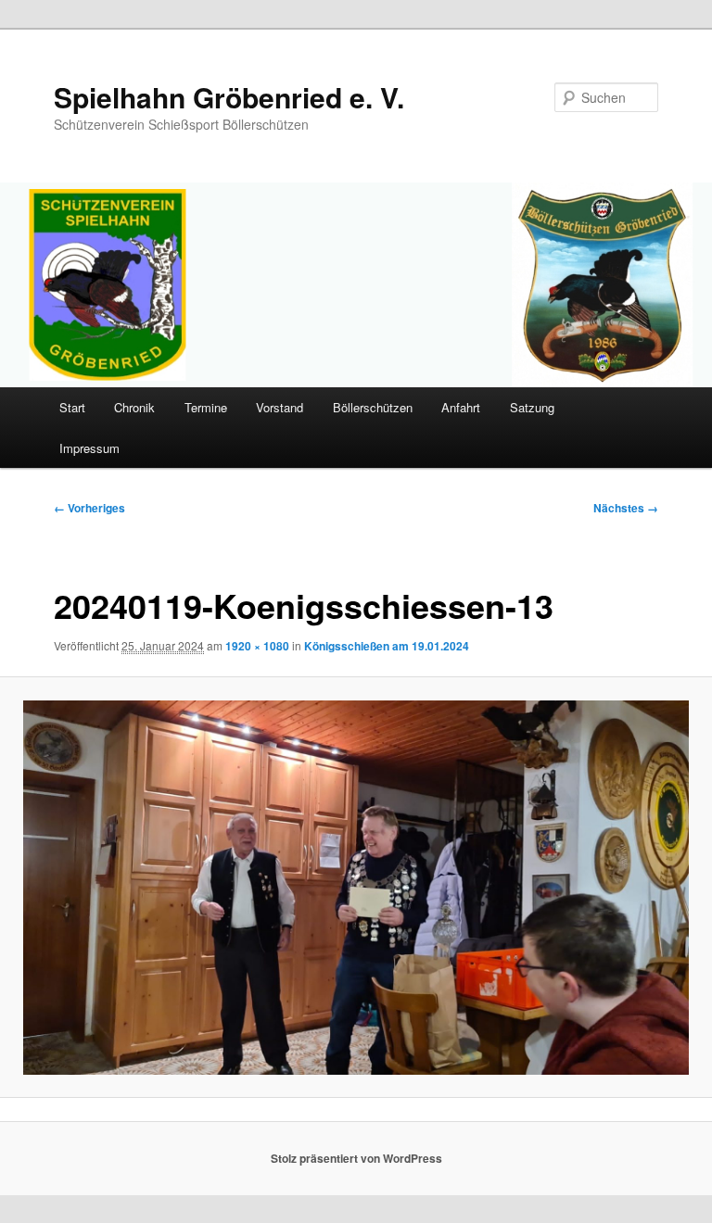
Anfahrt (460, 407)
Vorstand (279, 407)
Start (72, 407)
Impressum (89, 448)
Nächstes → (625, 507)
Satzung (532, 407)
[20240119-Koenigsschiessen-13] (356, 887)
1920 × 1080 (257, 645)
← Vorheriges (89, 507)
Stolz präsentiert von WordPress (356, 1158)
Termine (205, 407)
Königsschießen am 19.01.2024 (386, 645)
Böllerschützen (373, 407)
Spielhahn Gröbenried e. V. (229, 97)
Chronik (134, 407)
